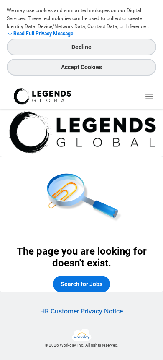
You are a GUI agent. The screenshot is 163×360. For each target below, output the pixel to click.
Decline (81, 47)
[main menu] (149, 96)
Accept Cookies (81, 67)
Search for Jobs (81, 284)
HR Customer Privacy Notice (81, 311)
